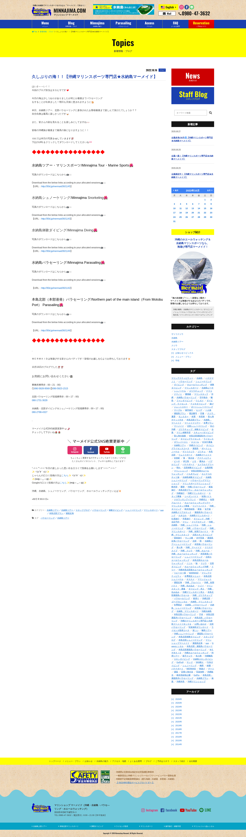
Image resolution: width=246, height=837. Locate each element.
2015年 (178, 740)
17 (174, 213)
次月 (209, 190)
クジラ (174, 345)
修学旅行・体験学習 (173, 826)
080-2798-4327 (39, 412)
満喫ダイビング (97, 826)
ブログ (149, 761)
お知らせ (89, 761)
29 (205, 217)
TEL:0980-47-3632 (62, 815)
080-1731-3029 (39, 400)
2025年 (178, 703)
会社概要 (193, 761)
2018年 (178, 729)
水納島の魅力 (102, 761)
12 (186, 208)
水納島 (174, 338)
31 (174, 221)
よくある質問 (136, 761)
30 (211, 217)
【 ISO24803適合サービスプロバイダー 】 (135, 782)
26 (186, 217)
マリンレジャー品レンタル (204, 826)
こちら (65, 475)
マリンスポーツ (147, 826)
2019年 (178, 725)
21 (199, 213)
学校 (177, 360)
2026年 (178, 699)
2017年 (178, 733)
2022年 (178, 714)
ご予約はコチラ (162, 761)
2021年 (178, 718)
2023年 (178, 710)
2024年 (178, 707)
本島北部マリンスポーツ (69, 826)
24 (174, 217)
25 (180, 217)
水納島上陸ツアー (40, 826)
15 (205, 208)
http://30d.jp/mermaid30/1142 (55, 288)
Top (35, 32)
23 (211, 213)
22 (205, 213)
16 (211, 208)
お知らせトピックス (184, 353)
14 (199, 208)
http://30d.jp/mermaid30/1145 (55, 186)
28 (199, 217)
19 (186, 213)
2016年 (178, 737)
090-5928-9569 (42, 388)
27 (193, 217)
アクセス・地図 (119, 761)
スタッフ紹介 (179, 761)
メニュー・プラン (183, 357)
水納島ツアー (177, 342)
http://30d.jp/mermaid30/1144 (55, 251)
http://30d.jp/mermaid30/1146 (55, 330)
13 (193, 208)
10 (174, 208)
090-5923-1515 (60, 388)
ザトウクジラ (177, 334)
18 (180, 213)
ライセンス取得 (122, 826)
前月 (176, 190)
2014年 (178, 744)
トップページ (55, 761)
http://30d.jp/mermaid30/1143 (55, 219)
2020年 (178, 722)
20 (193, 213)
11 (181, 208)
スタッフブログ (178, 349)
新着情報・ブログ (47, 32)
